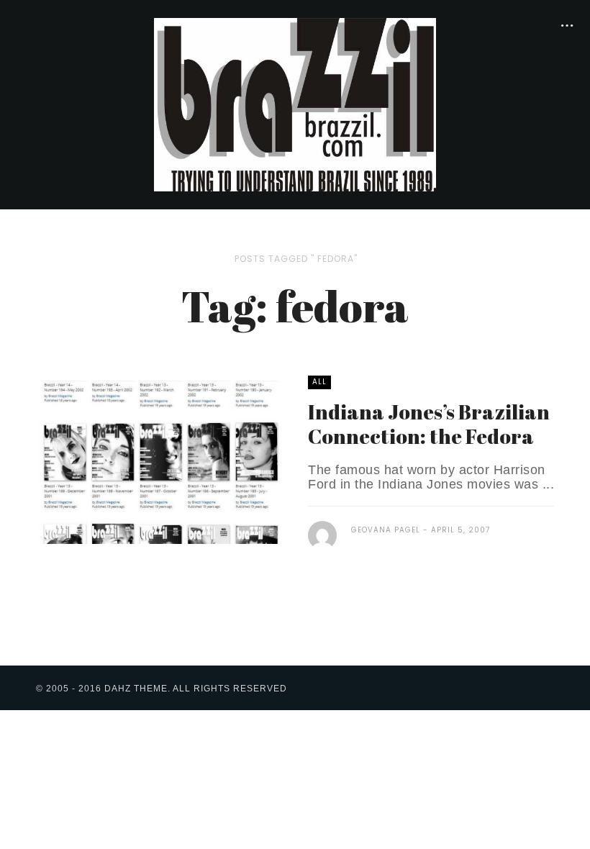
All (319, 381)
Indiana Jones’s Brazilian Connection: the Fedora (429, 424)
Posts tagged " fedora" (296, 259)
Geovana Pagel (385, 530)
